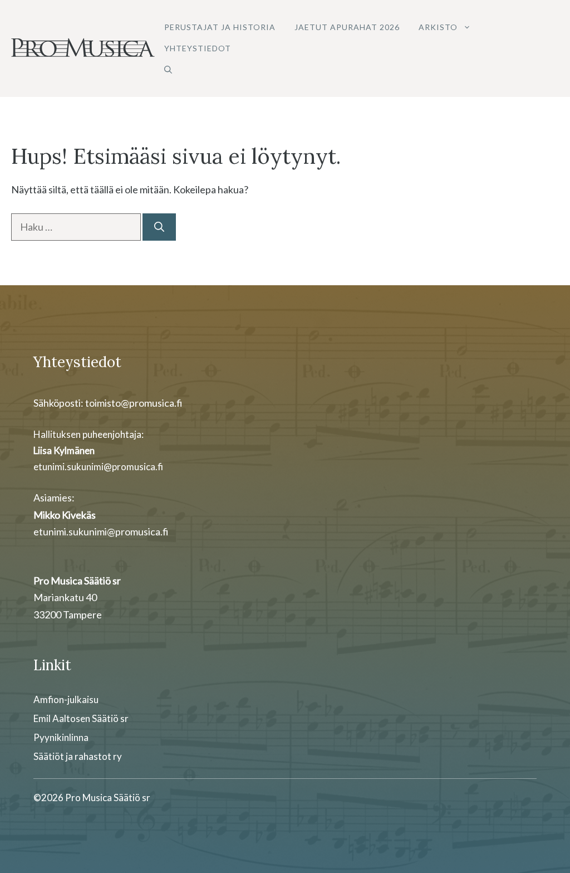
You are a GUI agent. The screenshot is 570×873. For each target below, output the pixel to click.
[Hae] (159, 227)
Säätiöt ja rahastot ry (77, 756)
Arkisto (438, 27)
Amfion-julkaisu (66, 699)
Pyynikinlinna (61, 737)
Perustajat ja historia (220, 27)
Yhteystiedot (197, 48)
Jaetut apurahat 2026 (347, 27)
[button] (168, 69)
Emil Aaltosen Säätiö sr (81, 718)
